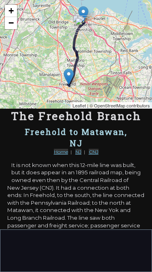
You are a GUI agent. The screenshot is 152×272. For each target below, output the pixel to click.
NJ (78, 152)
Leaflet (79, 105)
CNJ (93, 152)
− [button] (11, 23)
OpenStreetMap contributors (122, 105)
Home (61, 152)
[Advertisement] (76, 250)
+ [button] (11, 11)
